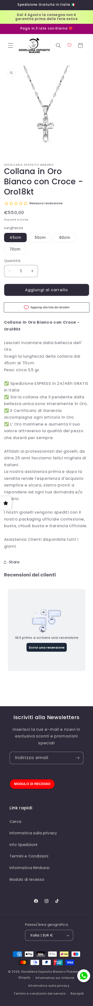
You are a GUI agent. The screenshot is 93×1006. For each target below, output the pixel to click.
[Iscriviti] (77, 758)
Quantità (12, 260)
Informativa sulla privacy (33, 833)
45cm (15, 237)
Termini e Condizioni (29, 856)
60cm (64, 237)
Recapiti (77, 993)
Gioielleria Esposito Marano (43, 972)
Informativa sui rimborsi (55, 978)
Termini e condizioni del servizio (40, 993)
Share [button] (14, 562)
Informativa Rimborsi (29, 867)
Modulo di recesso (27, 879)
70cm (15, 249)
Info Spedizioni (23, 844)
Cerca (15, 821)
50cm (40, 237)
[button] (10, 45)
